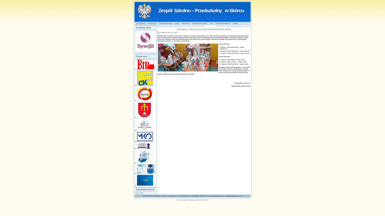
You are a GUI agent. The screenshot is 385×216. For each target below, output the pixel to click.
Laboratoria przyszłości (199, 23)
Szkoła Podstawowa (165, 23)
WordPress (184, 199)
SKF (211, 23)
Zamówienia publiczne (223, 23)
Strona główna (140, 23)
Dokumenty (185, 23)
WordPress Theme (194, 199)
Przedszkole (152, 23)
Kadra (177, 23)
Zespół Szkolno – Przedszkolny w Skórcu (201, 10)
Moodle (235, 23)
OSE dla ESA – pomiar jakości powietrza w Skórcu (232, 26)
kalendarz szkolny (139, 193)
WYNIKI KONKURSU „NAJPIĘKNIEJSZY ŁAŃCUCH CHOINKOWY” (181, 26)
